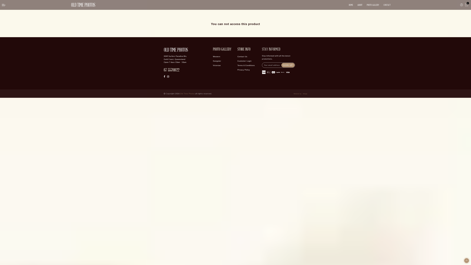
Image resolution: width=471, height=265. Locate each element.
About (359, 4)
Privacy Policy (243, 70)
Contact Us (242, 57)
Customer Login (244, 61)
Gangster (217, 61)
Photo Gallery (373, 4)
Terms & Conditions (246, 65)
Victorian (217, 65)
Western (216, 57)
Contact (387, 4)
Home (351, 4)
